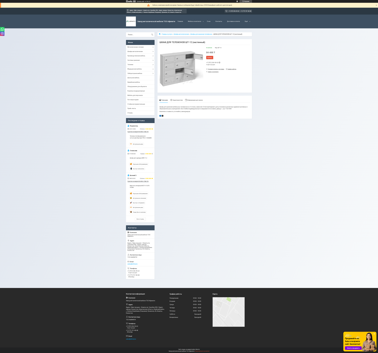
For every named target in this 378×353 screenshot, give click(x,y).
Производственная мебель (136, 56)
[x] (162, 116)
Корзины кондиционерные (136, 91)
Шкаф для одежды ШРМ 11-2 (138, 158)
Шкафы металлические (181, 34)
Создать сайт (140, 1)
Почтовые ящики (133, 99)
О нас (209, 21)
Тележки (130, 64)
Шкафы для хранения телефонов (201, 34)
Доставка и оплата (233, 21)
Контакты (218, 21)
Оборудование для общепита (137, 86)
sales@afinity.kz (132, 264)
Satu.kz (198, 349)
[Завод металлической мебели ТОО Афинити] (131, 21)
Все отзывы (140, 219)
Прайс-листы (131, 108)
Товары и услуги (167, 34)
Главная (180, 21)
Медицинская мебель (134, 69)
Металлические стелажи (135, 47)
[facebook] (160, 116)
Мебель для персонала (135, 95)
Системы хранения (133, 60)
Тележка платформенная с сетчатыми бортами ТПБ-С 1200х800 (140, 137)
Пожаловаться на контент (202, 351)
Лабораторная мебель (134, 73)
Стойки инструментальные (136, 104)
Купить (209, 57)
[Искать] (152, 34)
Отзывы (130, 113)
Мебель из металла (194, 21)
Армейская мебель (133, 82)
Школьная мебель (133, 78)
